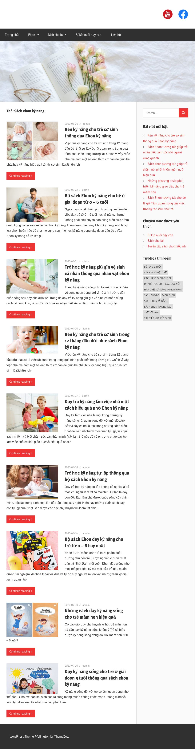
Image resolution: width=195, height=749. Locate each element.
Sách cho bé (55, 35)
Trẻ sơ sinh (151, 312)
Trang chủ (11, 35)
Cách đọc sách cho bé (158, 278)
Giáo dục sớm (173, 283)
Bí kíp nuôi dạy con (88, 35)
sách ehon (168, 295)
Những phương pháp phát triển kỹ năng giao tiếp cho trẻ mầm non (163, 186)
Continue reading (19, 175)
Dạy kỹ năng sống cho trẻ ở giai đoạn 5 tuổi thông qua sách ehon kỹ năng (96, 678)
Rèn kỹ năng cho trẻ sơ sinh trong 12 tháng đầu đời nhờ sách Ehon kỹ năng (97, 341)
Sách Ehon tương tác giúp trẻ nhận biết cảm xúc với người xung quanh (165, 152)
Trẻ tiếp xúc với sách (157, 318)
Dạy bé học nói (153, 283)
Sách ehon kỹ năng (156, 300)
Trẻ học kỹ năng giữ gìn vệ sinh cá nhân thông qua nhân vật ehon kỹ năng (97, 273)
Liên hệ (116, 35)
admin (86, 123)
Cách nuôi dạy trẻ (155, 272)
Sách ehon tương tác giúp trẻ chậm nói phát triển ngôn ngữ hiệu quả (165, 169)
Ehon (31, 35)
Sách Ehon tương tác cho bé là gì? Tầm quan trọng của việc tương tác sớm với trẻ (164, 203)
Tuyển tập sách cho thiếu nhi (167, 246)
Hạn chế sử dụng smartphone (163, 289)
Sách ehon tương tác (157, 306)
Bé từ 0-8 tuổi (152, 266)
